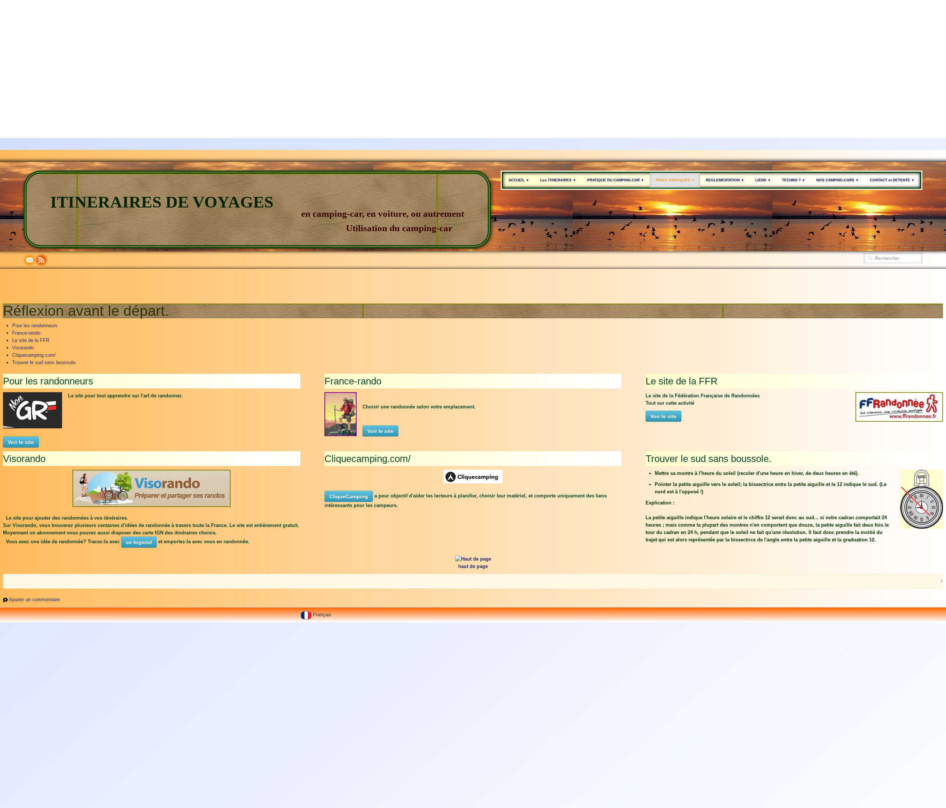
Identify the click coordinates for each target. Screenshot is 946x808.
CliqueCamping (348, 496)
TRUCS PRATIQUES (675, 180)
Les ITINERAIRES (558, 180)
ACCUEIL (518, 180)
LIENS (763, 180)
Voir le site (21, 442)
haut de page (473, 566)
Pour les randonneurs (35, 325)
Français (323, 614)
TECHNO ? (793, 180)
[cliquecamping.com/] (473, 476)
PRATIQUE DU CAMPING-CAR (615, 180)
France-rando (26, 333)
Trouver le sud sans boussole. (44, 362)
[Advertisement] (221, 51)
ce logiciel (139, 542)
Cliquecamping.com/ (34, 355)
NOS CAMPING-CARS (837, 180)
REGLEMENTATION (725, 180)
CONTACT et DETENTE (892, 180)
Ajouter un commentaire (34, 599)
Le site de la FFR (30, 340)
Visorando (23, 347)
